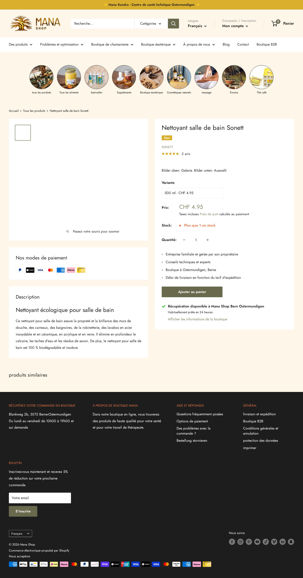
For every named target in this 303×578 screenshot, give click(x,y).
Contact (243, 44)
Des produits (18, 44)
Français (16, 533)
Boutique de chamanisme (109, 44)
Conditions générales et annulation (260, 431)
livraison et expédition (259, 414)
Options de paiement (192, 421)
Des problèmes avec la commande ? (194, 431)
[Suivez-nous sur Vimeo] (274, 541)
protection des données (260, 440)
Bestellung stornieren (192, 440)
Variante (168, 182)
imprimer (249, 447)
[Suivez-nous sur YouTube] (257, 541)
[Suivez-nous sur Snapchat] (291, 541)
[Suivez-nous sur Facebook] (232, 541)
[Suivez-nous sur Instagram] (240, 541)
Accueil (14, 110)
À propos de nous (196, 44)
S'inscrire (23, 511)
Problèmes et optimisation (59, 44)
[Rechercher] (173, 23)
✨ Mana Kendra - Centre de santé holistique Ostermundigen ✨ (151, 4)
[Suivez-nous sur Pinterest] (249, 541)
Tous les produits (34, 110)
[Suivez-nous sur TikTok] (266, 541)
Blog (226, 44)
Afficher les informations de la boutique (197, 319)
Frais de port (209, 214)
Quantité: (169, 239)
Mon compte (233, 25)
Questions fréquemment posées (200, 414)
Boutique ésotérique (156, 44)
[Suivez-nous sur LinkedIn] (282, 541)
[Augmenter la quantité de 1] (207, 240)
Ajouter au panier (192, 291)
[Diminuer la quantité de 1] (184, 240)
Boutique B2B (267, 44)
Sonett (167, 147)
